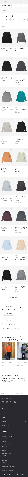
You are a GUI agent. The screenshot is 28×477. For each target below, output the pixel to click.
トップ (2, 393)
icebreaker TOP (9, 393)
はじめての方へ (6, 434)
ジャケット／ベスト (8, 317)
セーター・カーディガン (9, 324)
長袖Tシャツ (15, 19)
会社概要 (4, 455)
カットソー (6, 328)
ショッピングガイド (7, 436)
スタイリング (5, 441)
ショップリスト (6, 439)
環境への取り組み (6, 453)
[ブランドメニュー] (25, 10)
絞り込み (8, 474)
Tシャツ (15, 328)
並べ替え (21, 474)
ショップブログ (6, 444)
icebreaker (5, 19)
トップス (17, 393)
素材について (5, 446)
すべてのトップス (7, 313)
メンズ (23, 19)
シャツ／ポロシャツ (8, 321)
